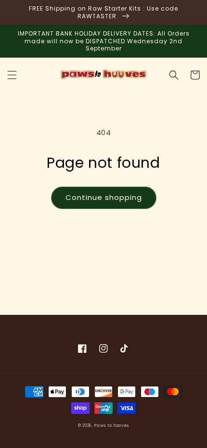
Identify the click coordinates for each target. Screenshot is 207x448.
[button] (12, 75)
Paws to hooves (111, 425)
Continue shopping (103, 197)
